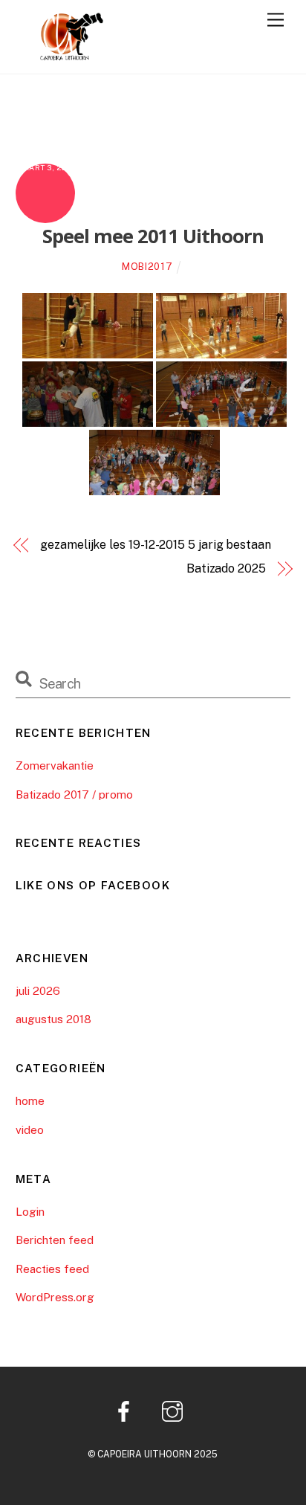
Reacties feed (52, 1269)
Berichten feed (55, 1240)
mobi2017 (147, 266)
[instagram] (174, 1410)
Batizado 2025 (226, 568)
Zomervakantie (55, 765)
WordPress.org (55, 1297)
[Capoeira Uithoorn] (60, 55)
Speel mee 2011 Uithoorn (153, 236)
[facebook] (126, 1410)
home (30, 1101)
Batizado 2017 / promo (74, 794)
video (30, 1130)
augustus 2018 (53, 1019)
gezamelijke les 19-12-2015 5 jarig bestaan (155, 545)
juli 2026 (38, 990)
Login (30, 1211)
